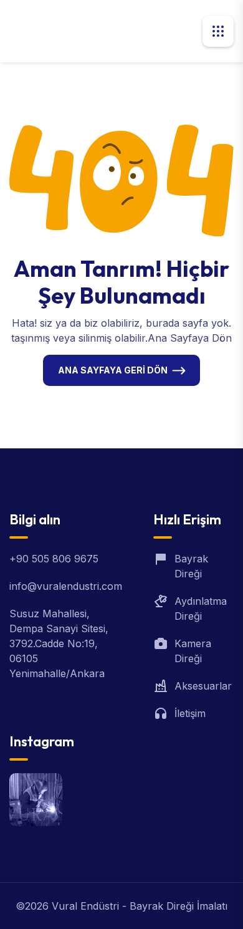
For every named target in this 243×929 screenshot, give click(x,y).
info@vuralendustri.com (65, 586)
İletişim (190, 713)
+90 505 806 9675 (53, 558)
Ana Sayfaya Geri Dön (113, 370)
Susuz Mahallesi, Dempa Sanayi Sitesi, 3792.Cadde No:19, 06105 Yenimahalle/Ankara (58, 643)
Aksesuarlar (203, 686)
